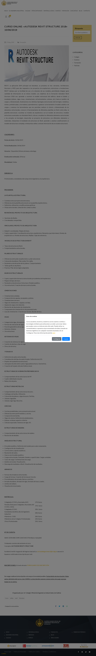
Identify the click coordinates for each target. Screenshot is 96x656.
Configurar (56, 339)
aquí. (53, 333)
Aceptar (66, 339)
